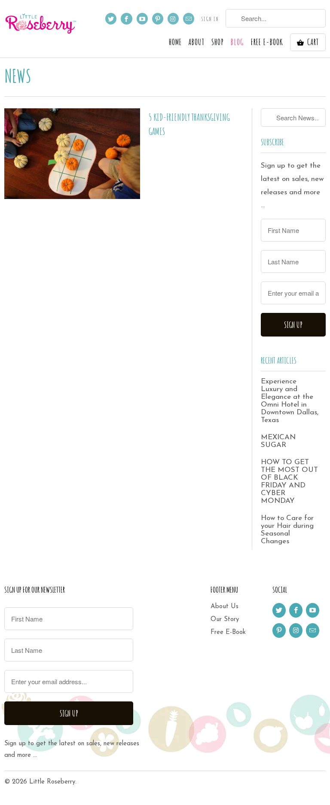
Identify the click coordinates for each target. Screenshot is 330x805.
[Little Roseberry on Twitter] (110, 18)
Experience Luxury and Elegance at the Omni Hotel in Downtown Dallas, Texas (289, 401)
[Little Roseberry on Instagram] (173, 18)
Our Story (225, 619)
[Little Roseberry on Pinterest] (157, 18)
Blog (237, 42)
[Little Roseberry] (41, 23)
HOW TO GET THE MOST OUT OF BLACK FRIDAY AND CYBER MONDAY (289, 482)
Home (175, 42)
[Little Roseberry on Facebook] (126, 18)
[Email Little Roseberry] (188, 18)
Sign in (210, 18)
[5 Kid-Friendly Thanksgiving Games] (72, 153)
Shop (217, 42)
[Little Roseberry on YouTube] (142, 18)
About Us (224, 606)
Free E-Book (228, 632)
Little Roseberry (52, 782)
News (17, 75)
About (197, 42)
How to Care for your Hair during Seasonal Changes (287, 529)
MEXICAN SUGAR (278, 441)
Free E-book (267, 42)
